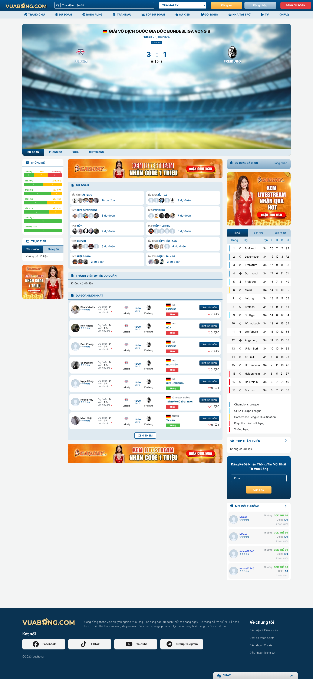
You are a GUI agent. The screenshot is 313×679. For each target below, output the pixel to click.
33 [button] (287, 390)
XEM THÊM (145, 435)
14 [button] (271, 290)
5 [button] (277, 373)
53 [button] (287, 298)
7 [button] (277, 248)
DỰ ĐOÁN (33, 152)
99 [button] (287, 248)
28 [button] (287, 356)
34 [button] (265, 248)
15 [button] (282, 323)
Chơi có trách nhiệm (262, 637)
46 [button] (287, 365)
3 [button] (282, 256)
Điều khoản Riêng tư (262, 652)
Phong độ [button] (53, 249)
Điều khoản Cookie (261, 645)
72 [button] (287, 256)
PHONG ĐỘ (55, 152)
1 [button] (218, 387)
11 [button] (282, 273)
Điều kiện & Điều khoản (264, 630)
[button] (107, 198)
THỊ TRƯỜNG (96, 152)
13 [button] (271, 298)
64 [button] (287, 315)
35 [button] (287, 340)
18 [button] (282, 356)
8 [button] (282, 265)
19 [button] (271, 256)
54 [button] (287, 306)
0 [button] (211, 313)
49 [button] (287, 281)
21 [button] (282, 373)
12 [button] (277, 256)
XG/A (75, 152)
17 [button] (271, 265)
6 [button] (277, 273)
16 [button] (271, 281)
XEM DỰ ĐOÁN (209, 307)
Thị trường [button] (32, 249)
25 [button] (271, 248)
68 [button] (287, 265)
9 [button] (277, 265)
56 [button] (287, 331)
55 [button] (287, 290)
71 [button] (287, 273)
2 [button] (282, 248)
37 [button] (287, 373)
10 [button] (277, 290)
